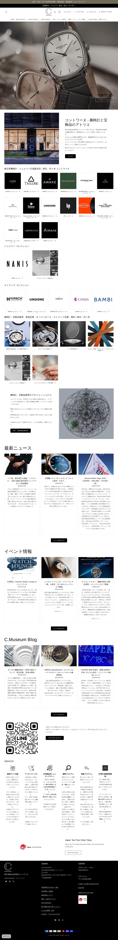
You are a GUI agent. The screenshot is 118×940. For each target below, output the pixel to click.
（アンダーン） (48, 216)
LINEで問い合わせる (54, 738)
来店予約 (81, 887)
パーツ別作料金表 (72, 349)
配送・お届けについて (48, 899)
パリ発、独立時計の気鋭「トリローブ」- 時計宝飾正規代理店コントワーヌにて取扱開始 (22, 480)
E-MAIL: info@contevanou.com (88, 884)
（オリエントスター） (13, 217)
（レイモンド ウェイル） (87, 192)
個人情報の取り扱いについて (50, 906)
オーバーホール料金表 (44, 349)
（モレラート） (58, 311)
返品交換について (47, 895)
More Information (73, 852)
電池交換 (91, 137)
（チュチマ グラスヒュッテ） (31, 217)
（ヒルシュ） (13, 311)
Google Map (47, 877)
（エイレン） (48, 240)
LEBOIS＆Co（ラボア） (30, 240)
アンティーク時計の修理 (73, 137)
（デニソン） (67, 191)
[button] (6, 12)
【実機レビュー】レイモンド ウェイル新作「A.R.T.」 (59, 479)
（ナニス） (16, 278)
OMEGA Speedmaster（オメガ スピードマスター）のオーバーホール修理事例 (59, 672)
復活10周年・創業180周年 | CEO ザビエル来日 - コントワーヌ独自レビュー (96, 672)
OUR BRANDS (46, 903)
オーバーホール (100, 137)
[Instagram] (10, 881)
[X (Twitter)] (13, 881)
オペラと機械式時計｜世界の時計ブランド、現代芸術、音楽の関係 (22, 671)
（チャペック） (11, 191)
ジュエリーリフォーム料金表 (44, 278)
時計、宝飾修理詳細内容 (20, 430)
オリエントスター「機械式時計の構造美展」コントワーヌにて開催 (96, 583)
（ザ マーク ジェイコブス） (105, 217)
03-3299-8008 (86, 879)
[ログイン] (55, 12)
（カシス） (80, 311)
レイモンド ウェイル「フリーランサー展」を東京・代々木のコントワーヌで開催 (59, 584)
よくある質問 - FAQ (47, 910)
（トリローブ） (30, 191)
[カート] (59, 12)
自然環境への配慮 (47, 891)
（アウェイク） (49, 191)
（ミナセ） (104, 191)
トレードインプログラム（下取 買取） (44, 383)
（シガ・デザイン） (12, 241)
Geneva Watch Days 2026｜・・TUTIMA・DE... (96, 480)
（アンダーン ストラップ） (36, 311)
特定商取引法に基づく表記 (50, 887)
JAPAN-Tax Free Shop (85, 892)
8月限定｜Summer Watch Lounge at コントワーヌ (22, 583)
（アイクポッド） (86, 216)
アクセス (70, 156)
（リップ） (67, 216)
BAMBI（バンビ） (102, 311)
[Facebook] (6, 881)
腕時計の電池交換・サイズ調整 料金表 (16, 349)
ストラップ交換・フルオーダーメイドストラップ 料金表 (100, 349)
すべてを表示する (59, 540)
